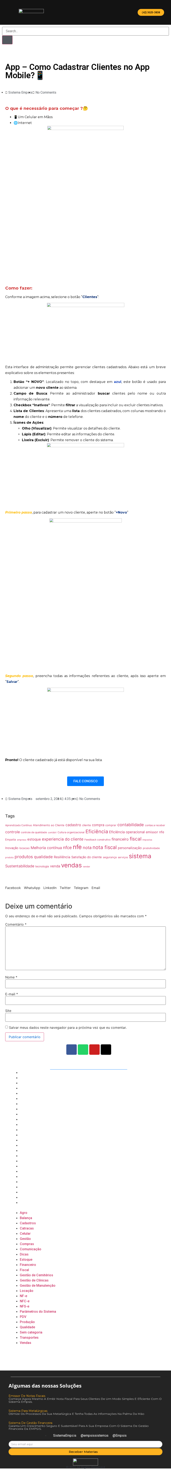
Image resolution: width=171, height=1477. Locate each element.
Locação (26, 1151)
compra (98, 825)
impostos (147, 839)
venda (55, 866)
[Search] (7, 40)
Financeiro (28, 1125)
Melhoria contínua (46, 848)
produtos (24, 856)
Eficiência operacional (127, 832)
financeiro (120, 839)
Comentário (15, 924)
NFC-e (25, 1161)
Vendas (25, 1203)
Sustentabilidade (19, 866)
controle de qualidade (34, 832)
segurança (110, 857)
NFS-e (24, 1166)
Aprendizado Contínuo (18, 825)
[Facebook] (71, 1049)
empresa (21, 839)
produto (9, 857)
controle (12, 832)
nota (87, 847)
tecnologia (42, 866)
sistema (140, 856)
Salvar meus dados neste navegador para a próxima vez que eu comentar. (68, 1027)
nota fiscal (105, 847)
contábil (52, 832)
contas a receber (155, 825)
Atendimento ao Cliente (48, 825)
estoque (34, 839)
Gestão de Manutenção (38, 1145)
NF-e (23, 1156)
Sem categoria (31, 1192)
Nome (11, 977)
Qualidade (27, 1187)
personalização (130, 848)
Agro (24, 1073)
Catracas (27, 1088)
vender (86, 866)
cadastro (73, 825)
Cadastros (28, 1083)
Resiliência (62, 857)
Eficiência (97, 831)
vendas (71, 865)
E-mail (11, 994)
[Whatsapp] (83, 1049)
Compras (27, 1104)
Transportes (29, 1197)
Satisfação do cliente (86, 857)
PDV (23, 1177)
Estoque (26, 1119)
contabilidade (130, 824)
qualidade (43, 856)
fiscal (135, 839)
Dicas (24, 1114)
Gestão (25, 1099)
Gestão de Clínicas (34, 1140)
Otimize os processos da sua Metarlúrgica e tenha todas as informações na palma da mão (76, 1414)
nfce (67, 847)
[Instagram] (106, 1049)
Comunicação (30, 1109)
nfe (77, 847)
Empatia (10, 839)
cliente (86, 825)
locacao (24, 848)
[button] (151, 12)
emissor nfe (155, 832)
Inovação (11, 848)
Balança (26, 1078)
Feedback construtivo (97, 839)
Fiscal (24, 1130)
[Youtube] (94, 1049)
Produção (27, 1182)
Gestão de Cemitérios (37, 1135)
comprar (110, 825)
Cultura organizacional (71, 832)
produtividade (151, 848)
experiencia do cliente (62, 839)
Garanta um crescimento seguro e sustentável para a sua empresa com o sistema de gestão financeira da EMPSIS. (79, 1427)
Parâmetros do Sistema (38, 1171)
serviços (123, 857)
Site (8, 1010)
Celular (25, 1093)
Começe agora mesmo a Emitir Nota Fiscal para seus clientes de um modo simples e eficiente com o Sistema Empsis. (85, 1400)
